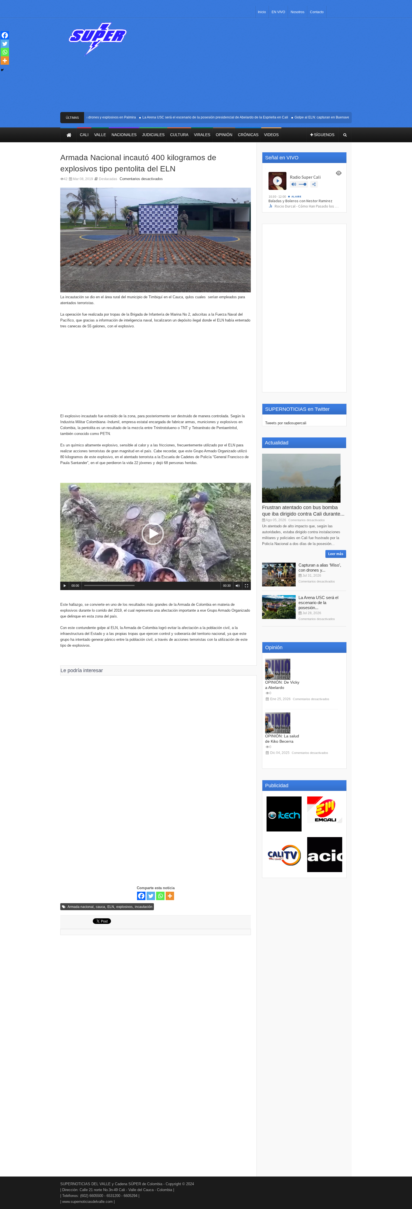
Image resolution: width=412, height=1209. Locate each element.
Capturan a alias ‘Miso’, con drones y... (319, 567)
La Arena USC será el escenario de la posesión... (318, 602)
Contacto (317, 12)
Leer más (335, 554)
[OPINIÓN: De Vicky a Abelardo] (277, 669)
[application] (155, 536)
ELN (110, 907)
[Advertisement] (247, 67)
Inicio (262, 12)
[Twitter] (151, 896)
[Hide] (2, 70)
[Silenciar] (237, 586)
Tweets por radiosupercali (285, 423)
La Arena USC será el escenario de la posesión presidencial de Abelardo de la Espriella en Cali (197, 117)
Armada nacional (81, 907)
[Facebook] (141, 896)
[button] (153, 534)
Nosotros (297, 12)
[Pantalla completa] (246, 586)
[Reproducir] (65, 586)
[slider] (109, 585)
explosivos (124, 907)
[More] (170, 896)
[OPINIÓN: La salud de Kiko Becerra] (277, 722)
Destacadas (108, 179)
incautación (143, 907)
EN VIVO (278, 12)
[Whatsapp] (160, 896)
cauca (100, 907)
